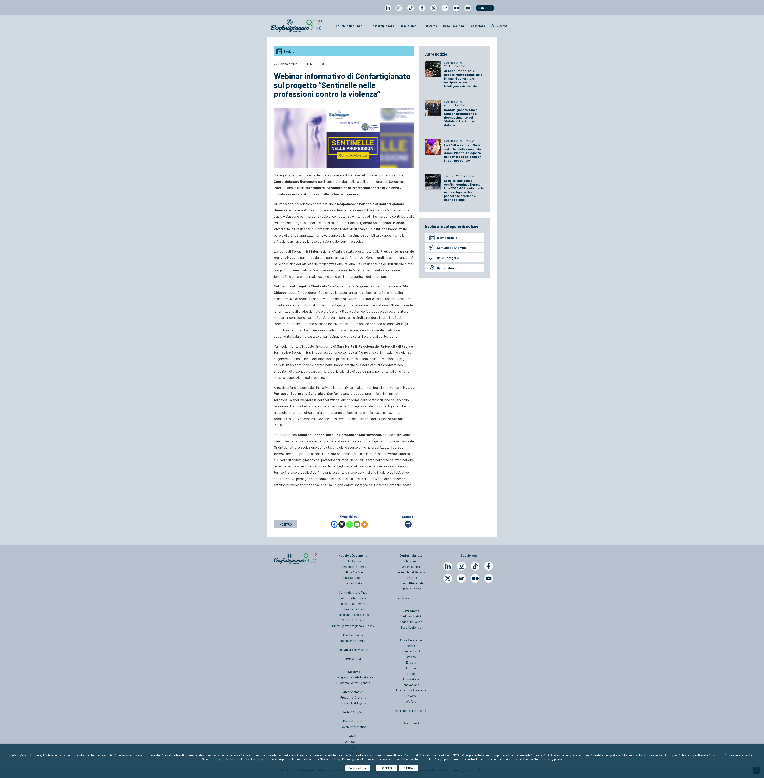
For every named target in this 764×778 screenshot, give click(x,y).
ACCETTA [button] (386, 768)
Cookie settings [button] (358, 768)
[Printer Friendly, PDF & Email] (408, 526)
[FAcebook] (488, 566)
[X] (341, 524)
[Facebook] (334, 524)
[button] (499, 26)
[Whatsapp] (349, 524)
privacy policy (553, 759)
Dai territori (445, 268)
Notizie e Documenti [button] (350, 26)
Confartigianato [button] (382, 26)
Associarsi (478, 26)
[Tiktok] (475, 566)
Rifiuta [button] (408, 768)
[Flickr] (475, 578)
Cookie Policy (433, 759)
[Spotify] (461, 578)
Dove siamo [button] (408, 26)
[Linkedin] (447, 566)
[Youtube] (488, 578)
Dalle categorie (448, 258)
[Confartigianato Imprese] (296, 26)
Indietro (285, 524)
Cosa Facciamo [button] (454, 26)
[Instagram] (461, 566)
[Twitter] (447, 578)
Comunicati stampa (451, 247)
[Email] (357, 524)
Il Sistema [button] (430, 26)
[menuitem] (388, 11)
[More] (364, 524)
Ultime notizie (447, 237)
